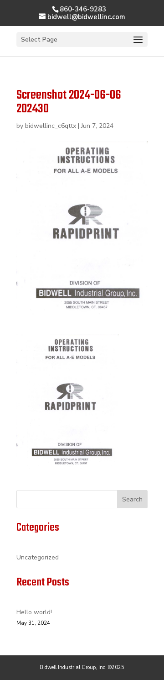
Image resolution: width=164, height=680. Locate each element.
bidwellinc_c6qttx (50, 125)
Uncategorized (37, 557)
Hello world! (34, 612)
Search (132, 499)
